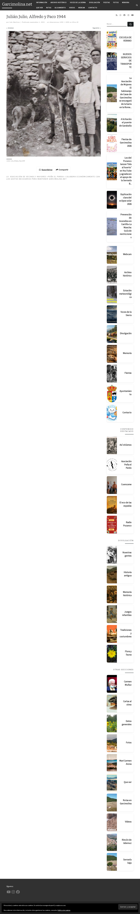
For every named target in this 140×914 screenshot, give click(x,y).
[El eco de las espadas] (112, 505)
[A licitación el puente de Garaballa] (112, 123)
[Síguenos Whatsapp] (120, 15)
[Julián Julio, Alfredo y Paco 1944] (53, 93)
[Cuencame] (112, 485)
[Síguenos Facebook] (124, 15)
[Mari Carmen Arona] (112, 763)
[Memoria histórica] (112, 594)
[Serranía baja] (112, 862)
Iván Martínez (14, 22)
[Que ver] (112, 783)
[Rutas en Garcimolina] (112, 802)
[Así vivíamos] (112, 445)
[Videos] (112, 822)
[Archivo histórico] (112, 275)
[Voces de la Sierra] (112, 314)
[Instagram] (128, 15)
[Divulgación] (112, 334)
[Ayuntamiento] (112, 393)
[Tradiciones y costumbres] (112, 634)
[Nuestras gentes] (112, 555)
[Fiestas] (112, 373)
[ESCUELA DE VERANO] (112, 40)
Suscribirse (47, 170)
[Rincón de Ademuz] (112, 842)
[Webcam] (112, 255)
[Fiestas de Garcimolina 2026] (112, 143)
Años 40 (75, 22)
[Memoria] (112, 354)
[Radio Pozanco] (112, 524)
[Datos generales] (112, 723)
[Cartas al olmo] (112, 703)
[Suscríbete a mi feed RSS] (116, 15)
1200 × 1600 (64, 22)
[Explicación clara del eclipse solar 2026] (112, 200)
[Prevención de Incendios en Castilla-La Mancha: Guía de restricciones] (112, 226)
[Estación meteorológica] (112, 294)
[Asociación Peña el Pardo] (112, 465)
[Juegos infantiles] (112, 614)
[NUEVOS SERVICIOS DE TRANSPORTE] (112, 61)
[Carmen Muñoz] (112, 684)
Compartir (63, 170)
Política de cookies (64, 910)
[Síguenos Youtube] (132, 15)
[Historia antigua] (112, 574)
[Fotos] (112, 743)
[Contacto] (112, 413)
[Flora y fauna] (112, 654)
